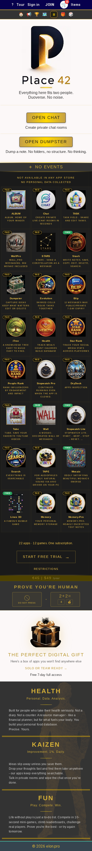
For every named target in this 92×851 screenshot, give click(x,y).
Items (75, 5)
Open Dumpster (46, 141)
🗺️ (44, 14)
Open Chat (46, 117)
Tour (20, 5)
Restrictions (46, 568)
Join (49, 4)
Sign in (33, 5)
